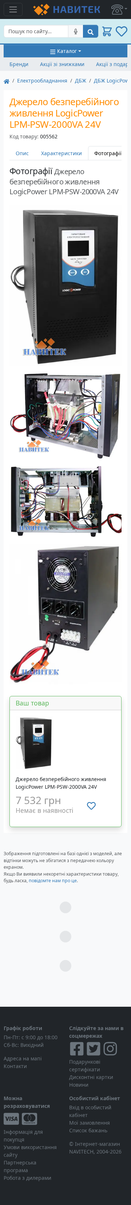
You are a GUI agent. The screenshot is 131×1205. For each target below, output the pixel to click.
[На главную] (6, 80)
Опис (22, 153)
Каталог (67, 50)
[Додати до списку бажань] (91, 806)
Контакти (15, 1066)
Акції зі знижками (62, 64)
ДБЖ (80, 80)
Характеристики (61, 153)
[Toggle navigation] (13, 9)
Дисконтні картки (91, 1077)
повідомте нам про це (53, 880)
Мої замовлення (89, 1122)
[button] (119, 9)
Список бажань (88, 1130)
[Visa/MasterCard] (33, 1118)
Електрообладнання (42, 80)
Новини (78, 1084)
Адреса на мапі (23, 1058)
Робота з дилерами (27, 1177)
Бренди (18, 64)
